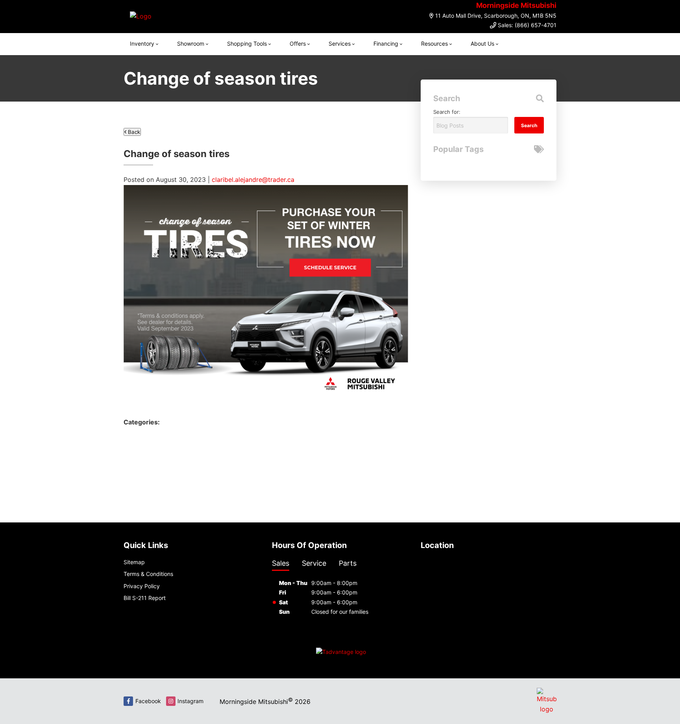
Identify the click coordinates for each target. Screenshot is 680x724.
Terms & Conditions (148, 573)
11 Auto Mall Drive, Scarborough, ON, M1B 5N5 (495, 15)
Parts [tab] (348, 563)
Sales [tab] (280, 563)
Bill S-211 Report (145, 597)
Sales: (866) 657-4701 (527, 25)
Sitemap (134, 562)
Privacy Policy (142, 586)
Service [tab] (314, 563)
